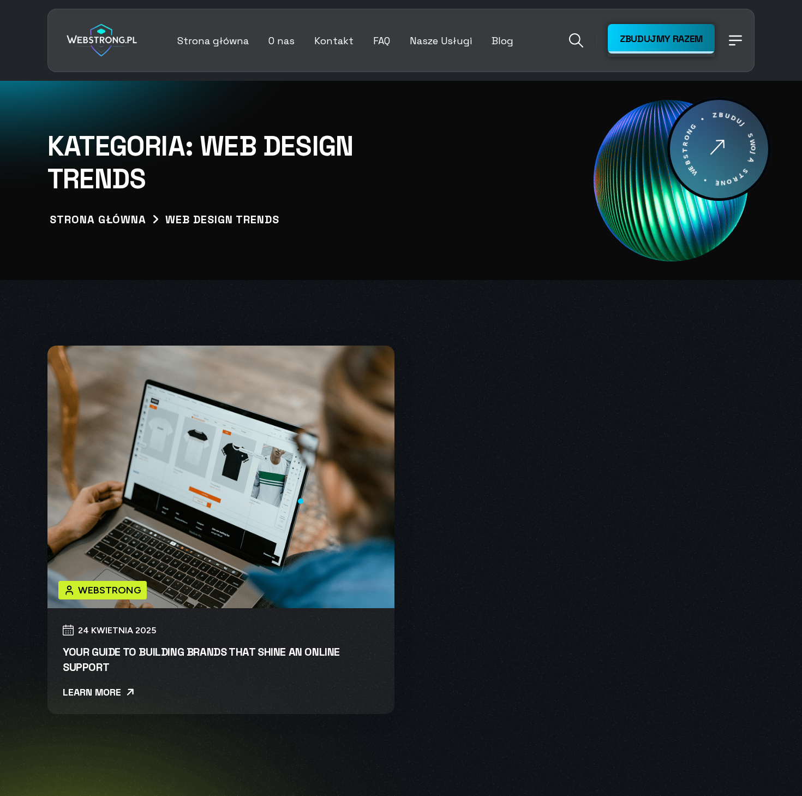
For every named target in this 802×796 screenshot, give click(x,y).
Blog (502, 40)
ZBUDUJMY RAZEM (661, 38)
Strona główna (213, 40)
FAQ (381, 40)
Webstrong (109, 590)
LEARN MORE (93, 692)
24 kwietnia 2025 (117, 630)
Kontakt (334, 40)
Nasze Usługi (441, 40)
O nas (281, 40)
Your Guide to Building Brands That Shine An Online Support (201, 659)
